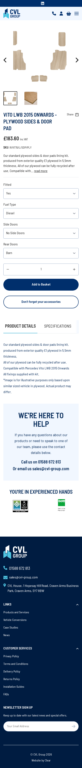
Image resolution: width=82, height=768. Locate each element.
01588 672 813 (49, 462)
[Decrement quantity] (8, 269)
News (6, 635)
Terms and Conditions (15, 664)
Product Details (20, 326)
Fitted (7, 185)
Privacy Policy (11, 656)
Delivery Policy (11, 671)
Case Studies (10, 627)
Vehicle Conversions (14, 620)
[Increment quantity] (74, 269)
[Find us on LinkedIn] (42, 3)
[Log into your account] (61, 13)
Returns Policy (11, 679)
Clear (48, 760)
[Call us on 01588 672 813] (54, 13)
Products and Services (16, 612)
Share (70, 114)
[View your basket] (68, 13)
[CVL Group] (11, 13)
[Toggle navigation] (76, 13)
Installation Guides (13, 687)
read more (41, 171)
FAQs (6, 694)
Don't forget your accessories (41, 302)
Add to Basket (41, 284)
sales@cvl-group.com (50, 469)
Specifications (57, 326)
